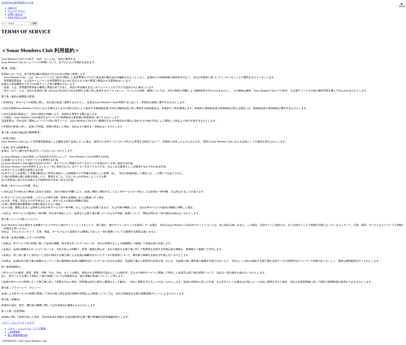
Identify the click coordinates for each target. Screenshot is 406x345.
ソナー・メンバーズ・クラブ (17, 322)
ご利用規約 (14, 332)
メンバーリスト (16, 11)
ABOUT (12, 8)
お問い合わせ (15, 14)
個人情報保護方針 (18, 335)
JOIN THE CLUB (17, 17)
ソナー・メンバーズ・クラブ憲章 (27, 328)
